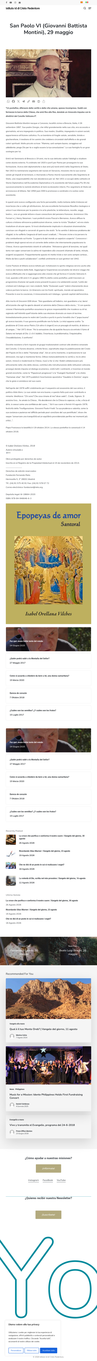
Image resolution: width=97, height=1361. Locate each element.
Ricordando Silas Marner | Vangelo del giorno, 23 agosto (31, 909)
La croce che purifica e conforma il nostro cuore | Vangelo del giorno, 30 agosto (42, 900)
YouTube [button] (61, 1180)
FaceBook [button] (48, 1180)
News (12, 1089)
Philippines (19, 1089)
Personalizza (16, 1350)
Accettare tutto (48, 1350)
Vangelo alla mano (17, 1024)
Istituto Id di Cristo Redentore (23, 8)
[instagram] (15, 2)
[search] (84, 8)
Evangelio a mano (17, 1120)
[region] (33, 1338)
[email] (20, 2)
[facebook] (6, 2)
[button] (89, 8)
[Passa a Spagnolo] (81, 2)
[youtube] (11, 2)
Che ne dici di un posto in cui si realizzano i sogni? (28, 919)
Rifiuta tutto (32, 1350)
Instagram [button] (33, 1180)
